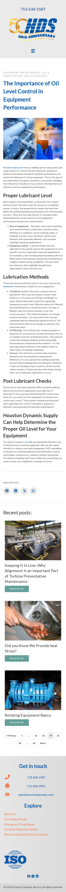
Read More (19, 588)
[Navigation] (33, 51)
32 (36, 735)
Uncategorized (35, 75)
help (30, 442)
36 (20, 743)
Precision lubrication (13, 167)
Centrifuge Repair (15, 819)
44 (34, 743)
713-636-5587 (33, 9)
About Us (10, 814)
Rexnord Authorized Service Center (26, 834)
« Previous (11, 735)
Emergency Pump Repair (19, 824)
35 (58, 735)
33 (43, 735)
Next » (43, 743)
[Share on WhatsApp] (33, 491)
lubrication (8, 286)
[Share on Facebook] (6, 491)
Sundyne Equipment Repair (21, 829)
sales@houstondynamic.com (36, 794)
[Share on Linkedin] (15, 491)
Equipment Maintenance (21, 72)
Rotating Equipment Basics (28, 715)
